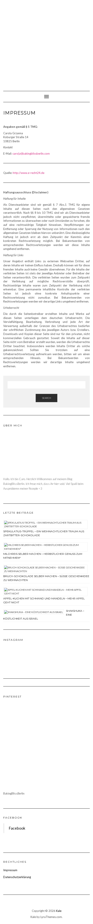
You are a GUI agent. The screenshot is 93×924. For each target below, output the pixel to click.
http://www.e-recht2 (28, 173)
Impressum (10, 870)
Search (46, 397)
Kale (58, 911)
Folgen (49, 660)
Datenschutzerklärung (17, 877)
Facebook (12, 817)
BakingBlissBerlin (13, 793)
